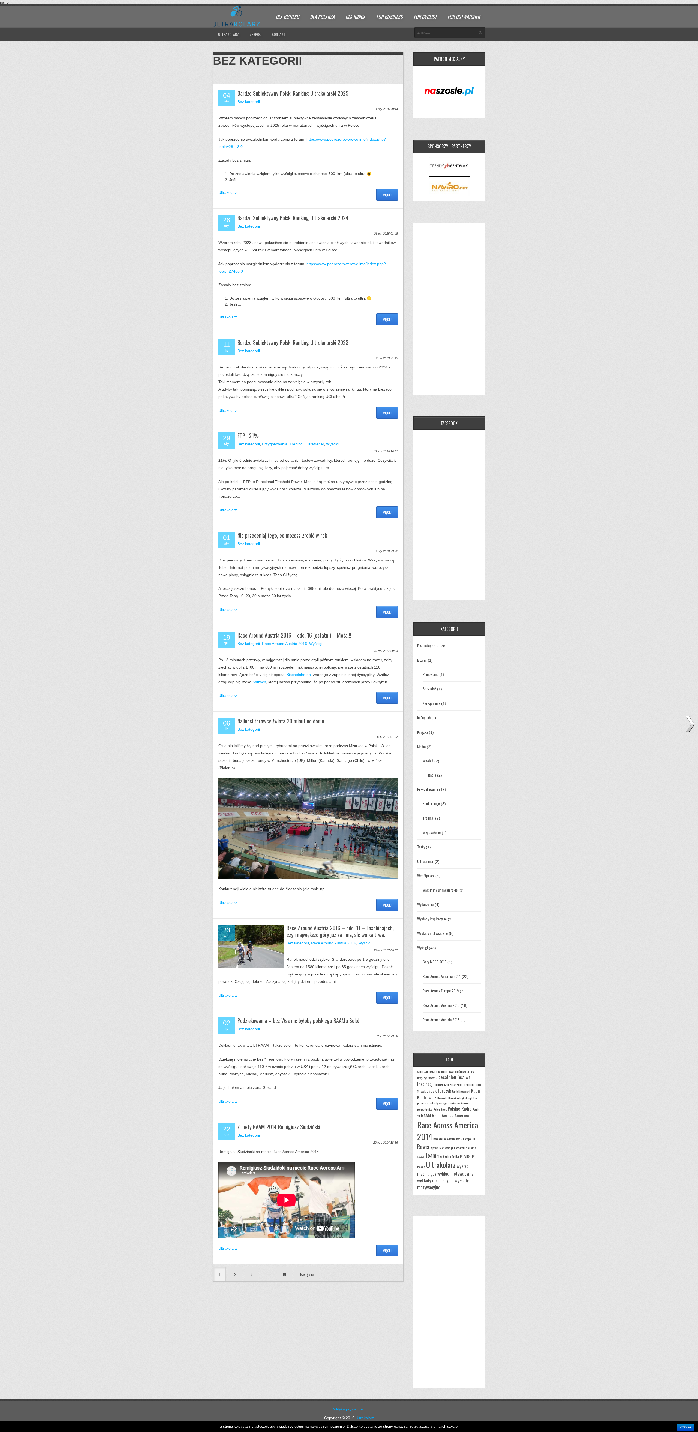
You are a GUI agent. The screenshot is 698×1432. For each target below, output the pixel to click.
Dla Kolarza (322, 16)
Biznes (422, 660)
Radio (432, 775)
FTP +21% (248, 435)
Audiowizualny (432, 1071)
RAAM (426, 1115)
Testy (421, 847)
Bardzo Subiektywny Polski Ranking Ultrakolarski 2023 (292, 342)
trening (447, 1156)
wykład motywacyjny (455, 1173)
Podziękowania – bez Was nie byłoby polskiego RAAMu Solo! (298, 1020)
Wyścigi (332, 444)
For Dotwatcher (463, 16)
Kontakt (278, 34)
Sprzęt (434, 1148)
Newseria (442, 1098)
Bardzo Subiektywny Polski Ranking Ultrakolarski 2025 (292, 93)
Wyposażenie (432, 832)
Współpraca (425, 875)
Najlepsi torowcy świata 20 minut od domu (280, 721)
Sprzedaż (429, 688)
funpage (439, 1084)
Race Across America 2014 (442, 976)
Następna (307, 1274)
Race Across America (450, 1115)
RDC (474, 1139)
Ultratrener (315, 444)
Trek (439, 1156)
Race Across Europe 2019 (441, 990)
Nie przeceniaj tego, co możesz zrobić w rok (282, 535)
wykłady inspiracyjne (435, 1180)
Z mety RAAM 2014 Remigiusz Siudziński (278, 1127)
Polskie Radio (459, 1108)
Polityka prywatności (349, 1409)
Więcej (387, 194)
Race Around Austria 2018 (441, 1019)
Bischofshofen (299, 674)
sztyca (420, 1156)
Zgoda (685, 1427)
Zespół (255, 34)
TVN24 (467, 1156)
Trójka (455, 1156)
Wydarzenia (425, 904)
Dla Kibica (355, 16)
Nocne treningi (456, 1098)
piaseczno (422, 1103)
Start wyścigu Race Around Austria (457, 1148)
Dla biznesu (287, 16)
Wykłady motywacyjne (432, 933)
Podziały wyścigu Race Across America (449, 1103)
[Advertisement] (449, 309)
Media (421, 746)
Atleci (420, 1071)
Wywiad (428, 760)
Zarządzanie (431, 703)
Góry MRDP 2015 (434, 962)
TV (461, 1156)
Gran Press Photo (453, 1084)
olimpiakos (471, 1098)
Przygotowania (274, 444)
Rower (423, 1146)
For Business (389, 16)
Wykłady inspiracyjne (432, 919)
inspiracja (469, 1084)
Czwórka (432, 1077)
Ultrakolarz (228, 34)
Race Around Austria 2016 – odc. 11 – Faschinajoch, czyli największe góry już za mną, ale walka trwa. (340, 931)
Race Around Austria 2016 (284, 643)
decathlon (447, 1077)
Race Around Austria (444, 1139)
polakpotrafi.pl (425, 1109)
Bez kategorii (248, 101)
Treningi (296, 444)
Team (430, 1155)
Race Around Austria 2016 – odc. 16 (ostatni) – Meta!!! (294, 635)
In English (424, 717)
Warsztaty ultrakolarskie (440, 890)
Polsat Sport (440, 1109)
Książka (422, 732)
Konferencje (431, 803)
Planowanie (430, 674)
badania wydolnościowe (453, 1071)
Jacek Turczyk (439, 1090)
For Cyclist (425, 16)
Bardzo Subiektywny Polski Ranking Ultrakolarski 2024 (292, 218)
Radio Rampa (463, 1139)
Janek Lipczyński (461, 1091)
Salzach (259, 682)
